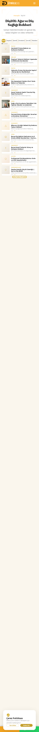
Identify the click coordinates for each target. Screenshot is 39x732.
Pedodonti (35, 40)
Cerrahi (28, 40)
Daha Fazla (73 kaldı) (19, 177)
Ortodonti (21, 40)
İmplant (9, 40)
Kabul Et (26, 725)
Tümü (4, 40)
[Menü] (34, 3)
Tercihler (12, 725)
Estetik (15, 40)
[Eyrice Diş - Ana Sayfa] (10, 3)
